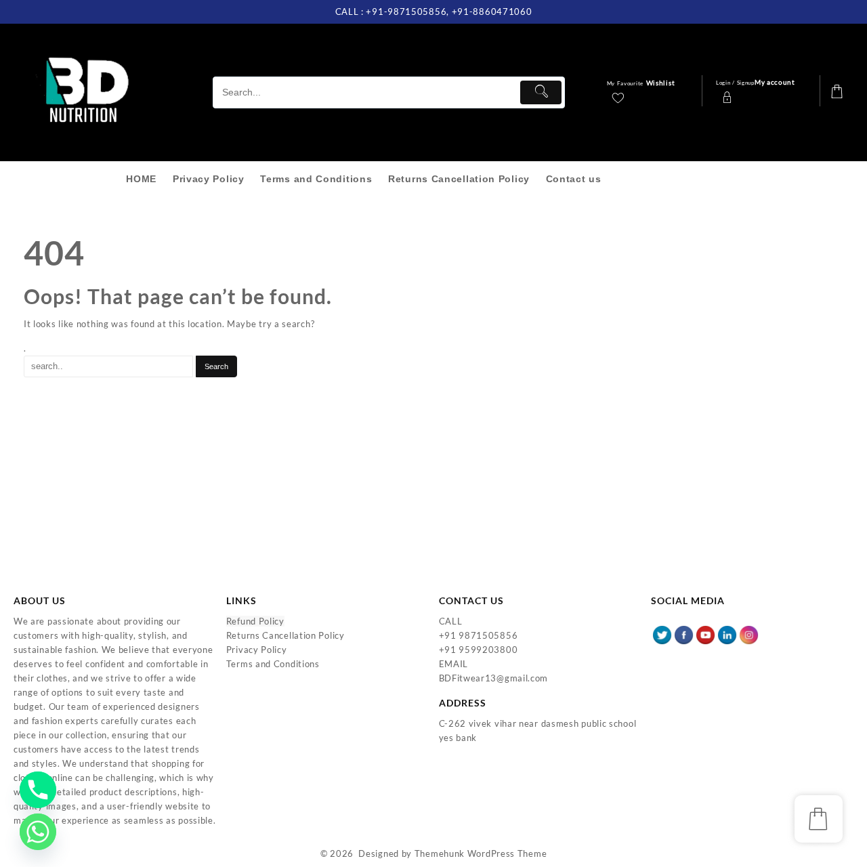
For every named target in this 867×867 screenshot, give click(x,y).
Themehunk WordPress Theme (481, 853)
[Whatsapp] (38, 831)
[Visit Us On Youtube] (705, 634)
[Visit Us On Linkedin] (727, 634)
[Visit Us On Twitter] (662, 634)
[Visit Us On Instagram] (748, 634)
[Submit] (540, 92)
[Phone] (38, 789)
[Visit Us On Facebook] (683, 634)
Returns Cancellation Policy (285, 635)
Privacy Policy (256, 649)
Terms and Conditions (273, 663)
